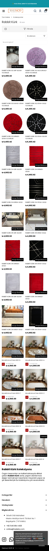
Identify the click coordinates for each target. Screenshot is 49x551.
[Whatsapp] (11, 539)
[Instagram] (4, 539)
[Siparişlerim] (40, 10)
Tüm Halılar (6, 17)
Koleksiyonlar (18, 17)
